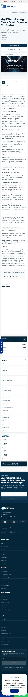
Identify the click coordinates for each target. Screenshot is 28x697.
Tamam (14, 691)
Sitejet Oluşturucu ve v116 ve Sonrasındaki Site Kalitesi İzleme (6, 440)
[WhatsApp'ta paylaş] (14, 276)
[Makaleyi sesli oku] (3, 82)
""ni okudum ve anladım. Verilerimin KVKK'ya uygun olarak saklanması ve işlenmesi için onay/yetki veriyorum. (14, 667)
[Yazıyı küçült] (19, 89)
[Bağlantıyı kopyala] (20, 276)
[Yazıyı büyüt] (25, 89)
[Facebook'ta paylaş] (5, 276)
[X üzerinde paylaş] (8, 276)
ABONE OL (14, 662)
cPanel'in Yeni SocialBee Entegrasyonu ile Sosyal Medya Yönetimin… (6, 444)
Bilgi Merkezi (7, 12)
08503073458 (6, 514)
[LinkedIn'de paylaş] (11, 276)
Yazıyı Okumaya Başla (13, 45)
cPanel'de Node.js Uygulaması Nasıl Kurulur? (6, 455)
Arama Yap (8, 695)
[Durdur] (7, 86)
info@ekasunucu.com (7, 512)
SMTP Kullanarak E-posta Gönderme (6, 451)
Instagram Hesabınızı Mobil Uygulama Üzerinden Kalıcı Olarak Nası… (6, 447)
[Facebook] (2, 681)
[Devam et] (5, 86)
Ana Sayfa (2, 12)
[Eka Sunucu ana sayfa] (7, 508)
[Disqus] (14, 310)
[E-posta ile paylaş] (17, 276)
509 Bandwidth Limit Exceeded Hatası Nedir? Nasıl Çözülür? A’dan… (6, 458)
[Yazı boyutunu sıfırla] (22, 89)
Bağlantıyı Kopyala (13, 49)
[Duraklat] (3, 86)
